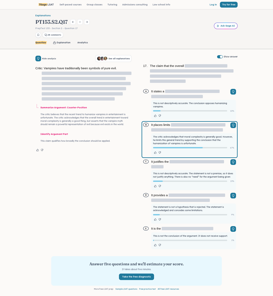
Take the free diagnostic (136, 276)
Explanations (43, 15)
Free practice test (147, 289)
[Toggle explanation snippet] (233, 92)
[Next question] (87, 22)
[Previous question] (73, 22)
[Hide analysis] (38, 58)
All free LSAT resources (168, 289)
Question (40, 42)
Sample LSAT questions (126, 289)
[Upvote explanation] (37, 150)
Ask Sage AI (228, 25)
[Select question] (80, 22)
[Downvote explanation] (42, 150)
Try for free (228, 4)
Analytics (82, 42)
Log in (213, 4)
